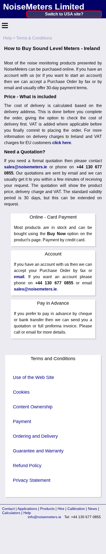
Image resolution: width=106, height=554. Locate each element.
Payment (22, 421)
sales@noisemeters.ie (25, 167)
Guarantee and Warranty (38, 450)
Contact (8, 509)
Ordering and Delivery (35, 436)
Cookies (21, 392)
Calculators (11, 513)
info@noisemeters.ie (44, 517)
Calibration (76, 509)
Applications (27, 509)
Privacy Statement (31, 480)
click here (61, 142)
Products (47, 509)
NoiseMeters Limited (43, 6)
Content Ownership (32, 406)
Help (7, 38)
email (19, 277)
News (92, 509)
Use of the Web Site (33, 377)
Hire (61, 509)
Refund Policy (27, 465)
